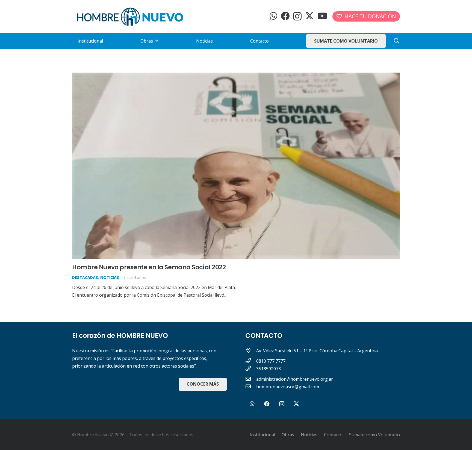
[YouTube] (322, 15)
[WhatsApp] (273, 15)
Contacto (333, 435)
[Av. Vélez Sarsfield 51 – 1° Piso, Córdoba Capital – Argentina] (250, 350)
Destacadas (85, 277)
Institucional (262, 435)
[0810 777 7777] (250, 361)
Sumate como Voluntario (374, 435)
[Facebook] (285, 15)
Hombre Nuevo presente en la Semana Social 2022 (149, 267)
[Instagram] (297, 16)
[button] (397, 41)
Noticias (109, 277)
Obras (288, 435)
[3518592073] (250, 368)
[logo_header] (130, 16)
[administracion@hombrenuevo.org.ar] (250, 379)
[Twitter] (309, 15)
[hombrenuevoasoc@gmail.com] (250, 387)
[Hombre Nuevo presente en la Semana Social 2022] (236, 76)
